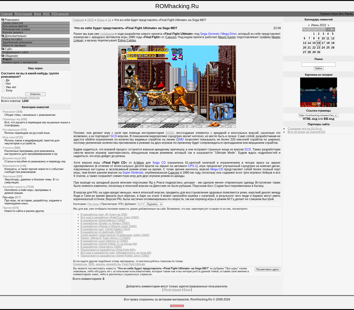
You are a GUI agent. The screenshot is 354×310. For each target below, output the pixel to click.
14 (309, 43)
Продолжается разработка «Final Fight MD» (108, 249)
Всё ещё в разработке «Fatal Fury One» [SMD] (110, 217)
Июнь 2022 (318, 25)
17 (323, 43)
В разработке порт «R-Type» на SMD (104, 214)
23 (318, 47)
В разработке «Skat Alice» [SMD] (101, 246)
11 (327, 38)
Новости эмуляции (14, 45)
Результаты (9, 97)
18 (328, 43)
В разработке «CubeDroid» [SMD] (102, 232)
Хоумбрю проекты (14, 186)
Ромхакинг (9, 111)
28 (309, 52)
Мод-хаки (9, 137)
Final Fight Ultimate (133, 264)
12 (332, 38)
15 (314, 43)
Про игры (8, 197)
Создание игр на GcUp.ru (305, 128)
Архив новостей (12, 23)
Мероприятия (11, 165)
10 (323, 38)
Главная (6, 13)
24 (323, 47)
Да (7, 80)
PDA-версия (60, 13)
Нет (8, 83)
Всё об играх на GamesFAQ (306, 131)
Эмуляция (9, 176)
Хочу (9, 90)
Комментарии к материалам (19, 62)
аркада (100, 264)
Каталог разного (12, 32)
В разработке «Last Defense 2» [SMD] (104, 240)
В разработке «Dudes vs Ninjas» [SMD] (105, 223)
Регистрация (23, 13)
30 (318, 52)
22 (314, 47)
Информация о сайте (15, 52)
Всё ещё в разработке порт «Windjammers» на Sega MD (116, 252)
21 (309, 47)
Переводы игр (11, 119)
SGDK (170, 132)
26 (332, 47)
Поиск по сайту (12, 39)
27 (304, 52)
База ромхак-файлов (15, 26)
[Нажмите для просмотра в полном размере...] (177, 126)
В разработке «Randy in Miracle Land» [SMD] (109, 226)
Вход (37, 13)
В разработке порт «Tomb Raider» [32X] (105, 229)
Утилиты (8, 147)
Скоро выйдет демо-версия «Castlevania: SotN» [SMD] (115, 235)
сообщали (107, 33)
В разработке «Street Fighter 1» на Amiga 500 (109, 243)
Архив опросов (29, 97)
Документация (12, 158)
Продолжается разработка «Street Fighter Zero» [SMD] (115, 255)
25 (328, 47)
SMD (91, 264)
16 (109, 20)
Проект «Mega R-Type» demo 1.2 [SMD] (105, 238)
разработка (113, 264)
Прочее (7, 207)
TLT (139, 203)
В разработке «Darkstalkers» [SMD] (103, 220)
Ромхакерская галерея (16, 29)
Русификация (11, 129)
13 (304, 43)
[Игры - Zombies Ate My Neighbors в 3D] (318, 106)
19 (332, 43)
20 (304, 47)
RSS (46, 13)
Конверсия (80, 264)
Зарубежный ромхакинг (17, 42)
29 (314, 52)
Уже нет (11, 87)
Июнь (101, 20)
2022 (90, 20)
